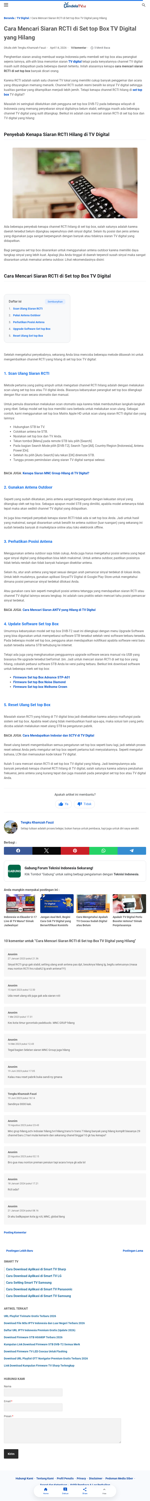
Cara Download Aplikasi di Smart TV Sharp (36, 1269)
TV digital (75, 61)
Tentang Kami (45, 1478)
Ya (66, 804)
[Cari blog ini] (143, 5)
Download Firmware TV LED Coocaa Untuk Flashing (35, 1351)
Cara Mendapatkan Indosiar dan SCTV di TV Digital (58, 735)
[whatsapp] (103, 851)
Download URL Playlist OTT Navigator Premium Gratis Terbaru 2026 (46, 1358)
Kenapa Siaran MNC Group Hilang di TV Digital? (56, 473)
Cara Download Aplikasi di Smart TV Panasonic (39, 1289)
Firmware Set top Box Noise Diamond (39, 682)
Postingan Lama (133, 1250)
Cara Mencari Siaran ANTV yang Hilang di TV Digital (59, 610)
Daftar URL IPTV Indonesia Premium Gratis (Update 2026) (39, 1330)
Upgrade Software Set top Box (31, 328)
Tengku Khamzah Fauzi (37, 822)
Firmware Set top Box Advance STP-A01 (41, 677)
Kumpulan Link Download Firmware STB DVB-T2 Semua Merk (42, 1344)
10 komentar (78, 47)
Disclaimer (95, 1478)
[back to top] (142, 1492)
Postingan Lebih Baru (19, 1250)
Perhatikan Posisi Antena (29, 322)
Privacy (81, 1478)
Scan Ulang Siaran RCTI (28, 308)
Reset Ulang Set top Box (28, 335)
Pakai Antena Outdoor (26, 315)
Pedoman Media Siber (119, 1478)
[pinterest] (75, 851)
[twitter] (46, 851)
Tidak (87, 804)
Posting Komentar (15, 1232)
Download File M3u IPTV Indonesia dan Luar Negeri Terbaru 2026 (44, 1323)
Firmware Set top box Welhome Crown (40, 687)
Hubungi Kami (24, 1478)
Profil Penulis (65, 1478)
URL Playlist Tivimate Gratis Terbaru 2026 (30, 1316)
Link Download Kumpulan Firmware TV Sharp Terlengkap (39, 1365)
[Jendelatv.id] (75, 5)
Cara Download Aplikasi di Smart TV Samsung (38, 1296)
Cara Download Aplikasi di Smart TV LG (34, 1276)
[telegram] (132, 851)
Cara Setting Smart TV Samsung (29, 1282)
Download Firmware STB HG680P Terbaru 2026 (33, 1337)
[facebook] (18, 851)
